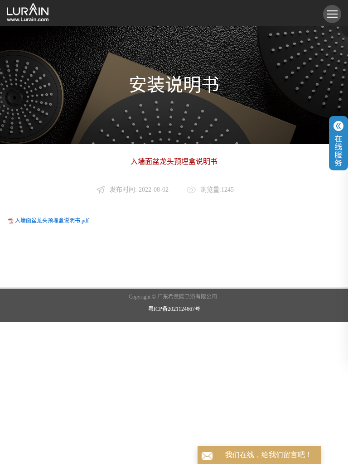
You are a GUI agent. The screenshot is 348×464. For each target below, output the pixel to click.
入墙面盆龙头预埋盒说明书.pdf (52, 221)
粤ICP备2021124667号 (174, 309)
